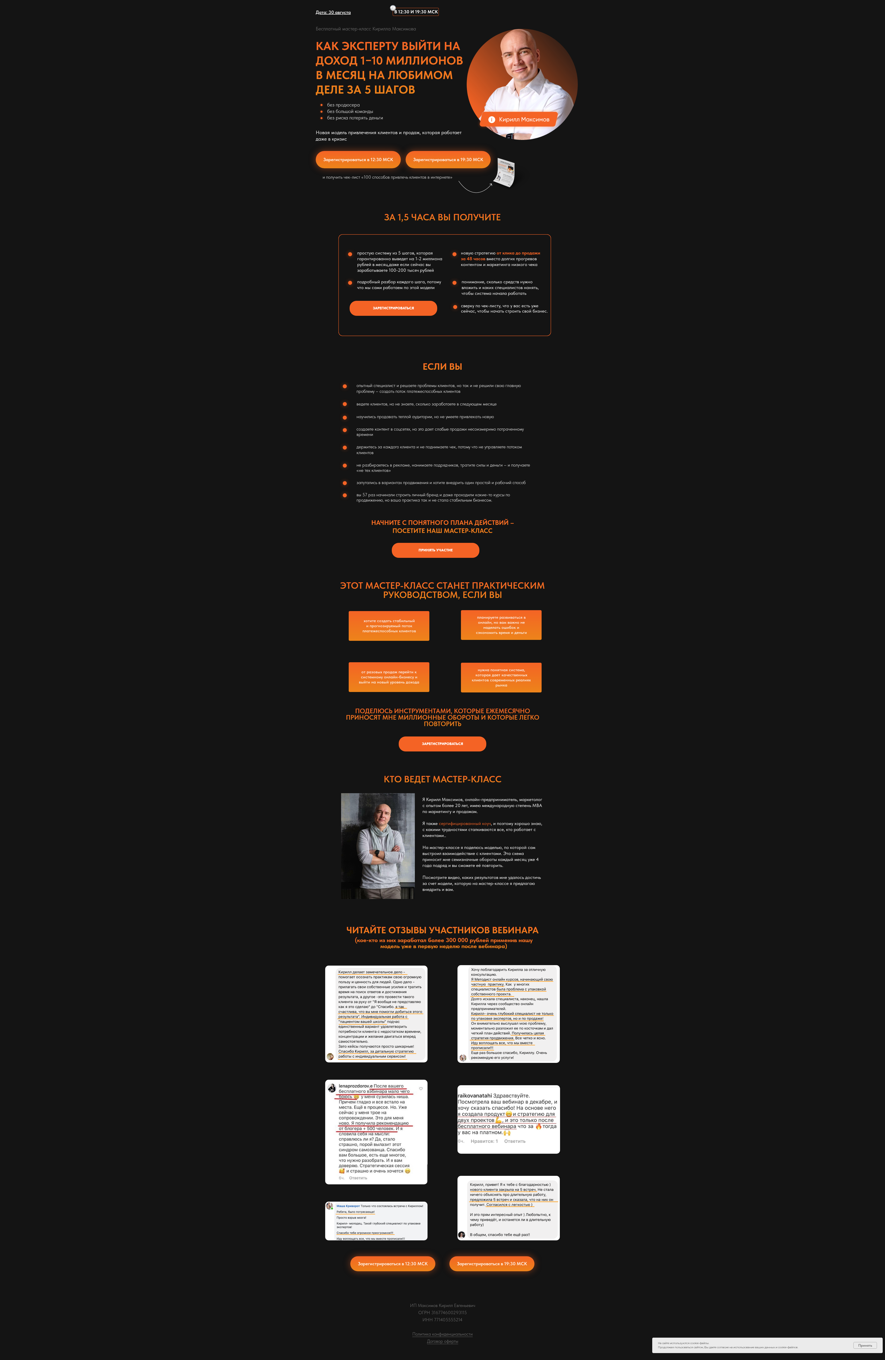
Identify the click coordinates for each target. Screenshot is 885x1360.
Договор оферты (442, 1341)
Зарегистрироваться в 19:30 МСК (448, 159)
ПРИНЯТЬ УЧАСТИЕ (436, 550)
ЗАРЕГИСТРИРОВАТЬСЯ (393, 308)
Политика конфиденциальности (442, 1334)
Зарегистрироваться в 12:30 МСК (358, 159)
